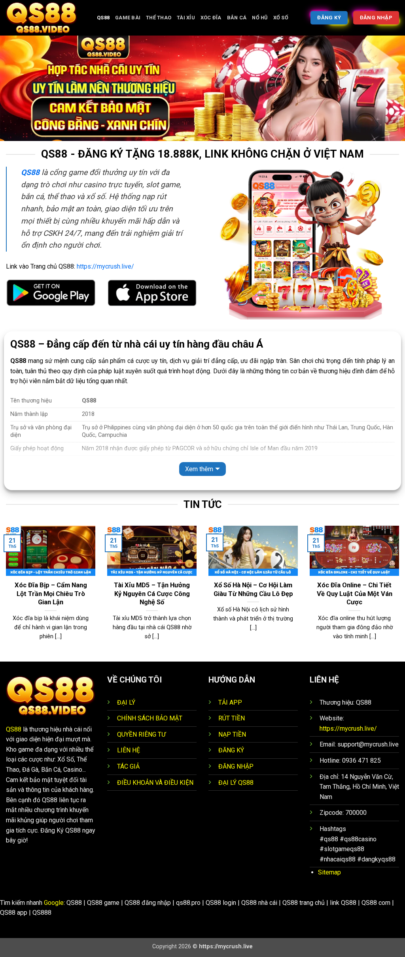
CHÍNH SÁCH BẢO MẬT (149, 718)
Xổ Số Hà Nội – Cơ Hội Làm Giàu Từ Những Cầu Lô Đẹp (253, 589)
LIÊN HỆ (128, 750)
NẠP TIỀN (232, 734)
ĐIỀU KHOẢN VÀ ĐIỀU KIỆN (155, 782)
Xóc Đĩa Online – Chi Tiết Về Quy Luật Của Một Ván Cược (354, 593)
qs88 (103, 18)
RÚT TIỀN (231, 718)
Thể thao (158, 18)
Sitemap (329, 872)
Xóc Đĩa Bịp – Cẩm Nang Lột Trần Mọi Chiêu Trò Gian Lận (51, 593)
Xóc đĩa (211, 18)
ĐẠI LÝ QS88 (236, 782)
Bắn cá (237, 18)
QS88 (13, 729)
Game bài (127, 18)
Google (54, 902)
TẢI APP (230, 702)
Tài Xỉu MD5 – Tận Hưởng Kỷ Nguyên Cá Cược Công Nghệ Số (152, 593)
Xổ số (280, 18)
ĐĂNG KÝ (231, 750)
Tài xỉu (186, 18)
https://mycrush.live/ (105, 266)
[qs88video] (45, 18)
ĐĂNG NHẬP (236, 766)
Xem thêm (199, 469)
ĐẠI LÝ (126, 702)
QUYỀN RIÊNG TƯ (141, 734)
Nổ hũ (259, 18)
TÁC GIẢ (128, 766)
